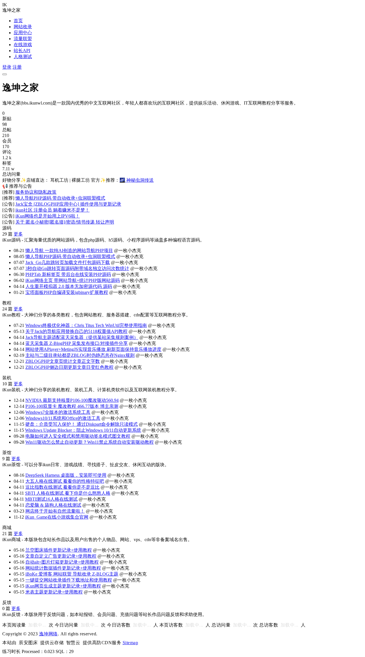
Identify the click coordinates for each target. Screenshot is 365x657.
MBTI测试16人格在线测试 (51, 499)
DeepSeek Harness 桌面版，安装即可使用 (65, 475)
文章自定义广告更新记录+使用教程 (60, 556)
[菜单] (4, 74)
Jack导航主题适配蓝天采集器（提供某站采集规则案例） (81, 337)
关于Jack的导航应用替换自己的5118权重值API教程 (76, 331)
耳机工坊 (59, 180)
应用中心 (23, 32)
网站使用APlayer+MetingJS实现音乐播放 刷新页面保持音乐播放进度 (93, 349)
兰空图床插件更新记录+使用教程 (58, 550)
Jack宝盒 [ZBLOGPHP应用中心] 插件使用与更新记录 (68, 204)
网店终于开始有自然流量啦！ (55, 511)
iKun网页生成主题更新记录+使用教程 (63, 586)
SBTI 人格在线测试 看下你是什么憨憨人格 (67, 493)
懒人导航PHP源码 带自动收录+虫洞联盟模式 (60, 198)
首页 (18, 20)
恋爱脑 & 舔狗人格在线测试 (53, 505)
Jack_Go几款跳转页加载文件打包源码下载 (67, 262)
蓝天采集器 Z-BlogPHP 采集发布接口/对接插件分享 (76, 343)
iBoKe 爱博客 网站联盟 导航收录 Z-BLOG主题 (71, 574)
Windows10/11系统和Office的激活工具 (62, 418)
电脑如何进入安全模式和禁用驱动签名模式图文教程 (77, 436)
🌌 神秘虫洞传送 (136, 180)
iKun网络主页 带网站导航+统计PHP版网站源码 (72, 280)
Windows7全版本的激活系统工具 (57, 412)
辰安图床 (28, 642)
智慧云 (73, 642)
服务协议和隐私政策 (35, 192)
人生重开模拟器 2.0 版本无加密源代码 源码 (68, 286)
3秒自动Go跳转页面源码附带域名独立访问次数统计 (77, 268)
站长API (22, 50)
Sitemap (130, 642)
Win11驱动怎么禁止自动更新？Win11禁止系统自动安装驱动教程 (89, 442)
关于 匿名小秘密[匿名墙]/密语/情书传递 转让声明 (64, 222)
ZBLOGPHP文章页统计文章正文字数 (62, 361)
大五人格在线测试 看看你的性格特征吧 (64, 481)
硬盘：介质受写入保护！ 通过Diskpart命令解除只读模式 (81, 424)
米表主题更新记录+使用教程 (54, 592)
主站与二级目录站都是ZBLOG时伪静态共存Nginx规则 (80, 355)
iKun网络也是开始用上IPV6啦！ (47, 216)
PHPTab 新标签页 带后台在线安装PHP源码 (68, 274)
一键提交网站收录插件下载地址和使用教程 (68, 580)
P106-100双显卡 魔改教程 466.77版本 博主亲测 (71, 406)
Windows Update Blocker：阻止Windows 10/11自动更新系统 (83, 430)
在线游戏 (23, 44)
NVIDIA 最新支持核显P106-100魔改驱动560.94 (72, 400)
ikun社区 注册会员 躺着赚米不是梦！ (52, 210)
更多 (18, 234)
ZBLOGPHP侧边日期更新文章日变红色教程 (69, 367)
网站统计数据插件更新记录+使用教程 (63, 568)
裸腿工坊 (81, 180)
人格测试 (23, 56)
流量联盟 (23, 38)
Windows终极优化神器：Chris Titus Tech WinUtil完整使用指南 (86, 325)
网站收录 (23, 26)
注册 (17, 67)
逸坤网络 (48, 633)
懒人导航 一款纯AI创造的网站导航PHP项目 (69, 250)
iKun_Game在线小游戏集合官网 (56, 517)
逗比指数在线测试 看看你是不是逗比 (62, 487)
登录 (6, 67)
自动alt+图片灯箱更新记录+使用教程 (62, 562)
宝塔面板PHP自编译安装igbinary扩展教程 (66, 292)
